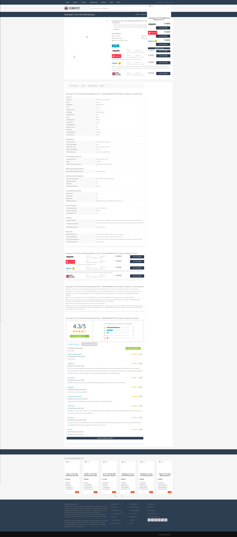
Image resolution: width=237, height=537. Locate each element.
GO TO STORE (163, 50)
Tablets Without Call (117, 513)
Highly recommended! (75, 354)
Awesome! (71, 417)
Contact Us (152, 510)
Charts (83, 2)
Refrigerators (134, 517)
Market (75, 2)
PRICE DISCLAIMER (92, 86)
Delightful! (71, 363)
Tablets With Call (116, 510)
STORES (83, 86)
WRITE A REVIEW (78, 336)
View (77, 492)
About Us (151, 507)
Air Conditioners (145, 14)
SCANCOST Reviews (89, 344)
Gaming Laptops (116, 520)
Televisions (134, 513)
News (118, 2)
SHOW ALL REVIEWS (133, 348)
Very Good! (71, 378)
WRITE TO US (159, 2)
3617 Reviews (70, 350)
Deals (111, 2)
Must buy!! (71, 406)
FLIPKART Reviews (73, 344)
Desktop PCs (115, 523)
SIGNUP (166, 2)
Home (67, 2)
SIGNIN (171, 2)
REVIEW (102, 86)
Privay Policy (152, 513)
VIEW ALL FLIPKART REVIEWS (105, 438)
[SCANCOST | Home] (72, 8)
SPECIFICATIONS (74, 86)
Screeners (93, 2)
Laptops (114, 517)
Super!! (70, 429)
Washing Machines (136, 510)
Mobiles (103, 2)
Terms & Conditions (154, 517)
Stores (116, 45)
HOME (137, 14)
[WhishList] (106, 21)
